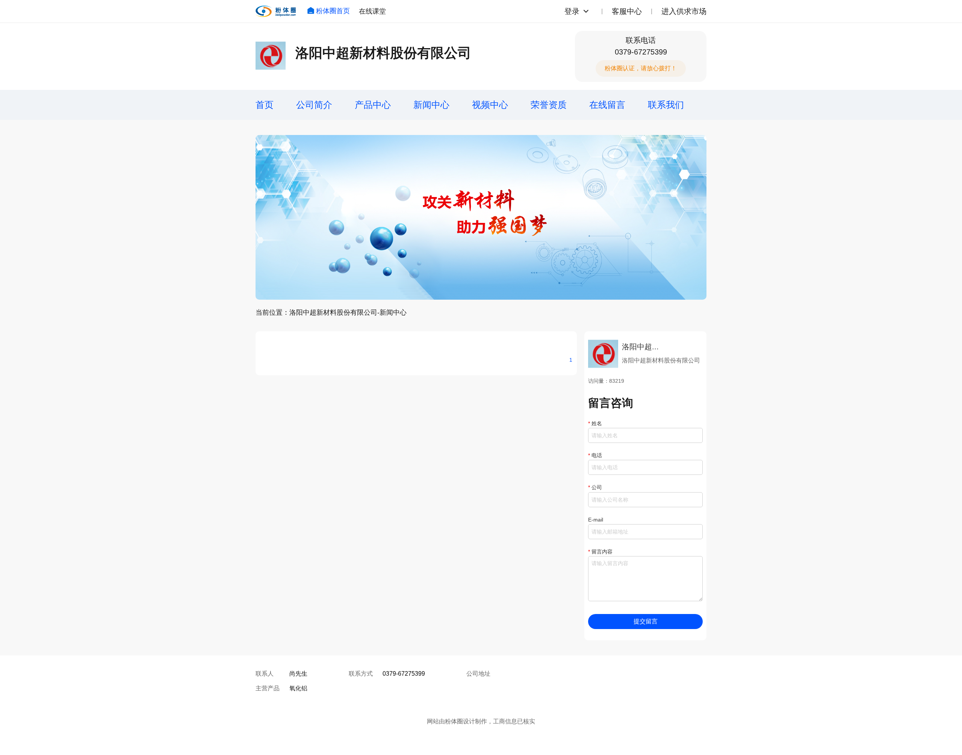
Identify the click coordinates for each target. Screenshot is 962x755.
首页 (265, 105)
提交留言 (646, 621)
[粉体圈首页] (276, 11)
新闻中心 (431, 105)
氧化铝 (298, 688)
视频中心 (490, 105)
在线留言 (607, 105)
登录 (571, 11)
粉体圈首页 (333, 11)
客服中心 (627, 11)
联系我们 (666, 105)
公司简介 (314, 105)
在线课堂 (372, 11)
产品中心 (373, 105)
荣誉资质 (549, 105)
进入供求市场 (683, 11)
